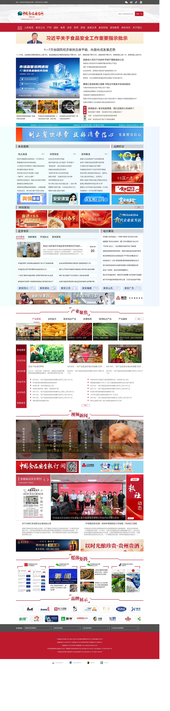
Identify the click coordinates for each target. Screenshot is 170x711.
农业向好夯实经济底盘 (56, 159)
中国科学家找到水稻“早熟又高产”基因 (96, 87)
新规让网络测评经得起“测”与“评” (91, 183)
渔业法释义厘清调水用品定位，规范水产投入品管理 (98, 173)
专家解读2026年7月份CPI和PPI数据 (93, 169)
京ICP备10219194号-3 (87, 648)
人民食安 (28, 27)
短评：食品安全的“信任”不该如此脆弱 (101, 119)
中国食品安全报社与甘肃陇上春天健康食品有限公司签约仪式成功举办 (86, 517)
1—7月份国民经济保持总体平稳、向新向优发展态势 (79, 49)
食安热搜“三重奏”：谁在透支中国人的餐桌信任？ (105, 112)
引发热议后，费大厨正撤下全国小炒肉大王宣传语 (34, 190)
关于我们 (137, 27)
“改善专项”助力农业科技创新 (58, 173)
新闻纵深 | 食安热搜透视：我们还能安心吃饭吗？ (111, 108)
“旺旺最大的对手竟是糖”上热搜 (28, 173)
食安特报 (103, 27)
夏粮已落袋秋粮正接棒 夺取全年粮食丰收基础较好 (107, 83)
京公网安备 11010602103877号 (103, 648)
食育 (62, 27)
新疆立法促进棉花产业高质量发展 (92, 159)
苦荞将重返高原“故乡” (56, 180)
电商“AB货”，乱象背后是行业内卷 (60, 176)
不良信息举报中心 (59, 662)
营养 (76, 27)
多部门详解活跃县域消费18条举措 (92, 162)
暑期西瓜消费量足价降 (25, 183)
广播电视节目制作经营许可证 (73, 648)
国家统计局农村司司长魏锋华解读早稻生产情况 (100, 63)
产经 (49, 27)
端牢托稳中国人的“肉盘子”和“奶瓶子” (61, 162)
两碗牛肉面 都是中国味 (56, 190)
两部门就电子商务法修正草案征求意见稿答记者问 (97, 180)
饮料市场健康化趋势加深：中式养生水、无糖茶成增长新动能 (38, 159)
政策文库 (92, 27)
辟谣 (83, 27)
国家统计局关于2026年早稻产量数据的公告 (103, 59)
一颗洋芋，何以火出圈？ (25, 176)
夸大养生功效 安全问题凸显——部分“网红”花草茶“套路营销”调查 (71, 183)
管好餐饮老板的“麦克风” (25, 169)
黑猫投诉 (92, 662)
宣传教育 (114, 27)
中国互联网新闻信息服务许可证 (56, 648)
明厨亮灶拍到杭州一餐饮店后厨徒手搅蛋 (31, 180)
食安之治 (40, 27)
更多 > (43, 154)
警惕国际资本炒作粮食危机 (26, 162)
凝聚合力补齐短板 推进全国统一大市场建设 (95, 187)
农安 (69, 27)
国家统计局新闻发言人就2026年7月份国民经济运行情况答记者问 (42, 95)
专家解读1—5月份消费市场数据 (91, 190)
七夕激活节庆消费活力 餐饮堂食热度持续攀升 (33, 166)
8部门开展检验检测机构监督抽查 (94, 67)
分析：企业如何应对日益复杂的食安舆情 (102, 115)
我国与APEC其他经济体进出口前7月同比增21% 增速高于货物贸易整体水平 (110, 98)
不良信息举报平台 (77, 662)
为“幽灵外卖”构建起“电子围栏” (90, 166)
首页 (20, 27)
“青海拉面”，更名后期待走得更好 (60, 166)
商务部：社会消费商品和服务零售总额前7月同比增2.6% (103, 78)
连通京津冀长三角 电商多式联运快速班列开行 (99, 102)
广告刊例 (106, 662)
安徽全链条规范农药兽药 (57, 169)
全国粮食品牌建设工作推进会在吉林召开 (97, 91)
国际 (56, 27)
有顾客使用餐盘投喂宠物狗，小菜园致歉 (31, 187)
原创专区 (126, 27)
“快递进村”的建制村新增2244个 (94, 95)
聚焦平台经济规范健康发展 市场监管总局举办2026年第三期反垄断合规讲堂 (110, 74)
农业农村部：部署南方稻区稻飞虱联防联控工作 (100, 70)
